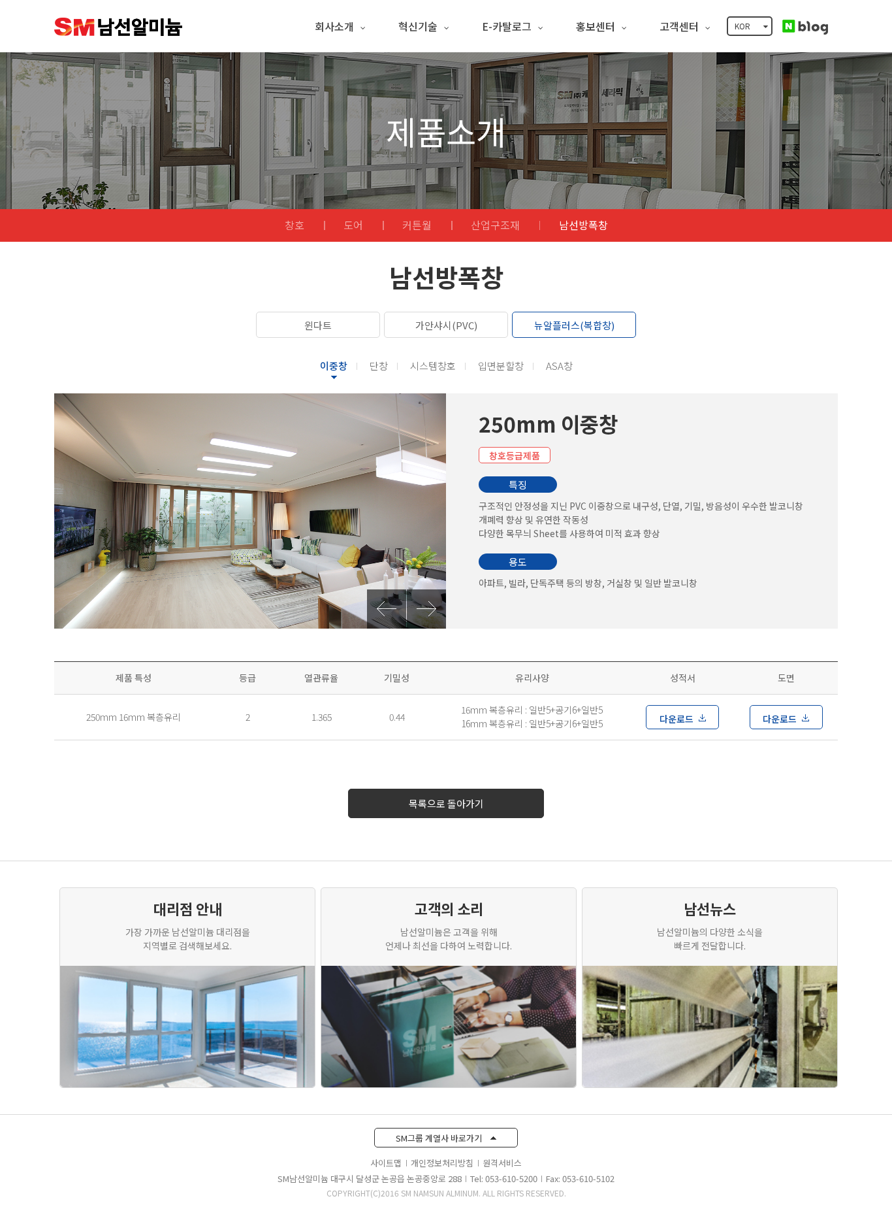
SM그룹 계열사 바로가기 (440, 1138)
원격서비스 (502, 1163)
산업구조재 (495, 225)
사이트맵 (386, 1163)
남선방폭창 (583, 225)
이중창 (333, 365)
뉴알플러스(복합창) (574, 325)
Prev (386, 609)
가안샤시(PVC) (446, 325)
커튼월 (417, 225)
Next (426, 609)
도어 (353, 225)
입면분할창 (501, 365)
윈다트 (318, 325)
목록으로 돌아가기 (446, 803)
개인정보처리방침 (442, 1163)
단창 (379, 365)
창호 (294, 225)
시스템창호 (433, 365)
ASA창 (559, 365)
